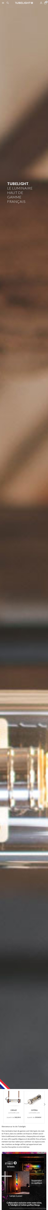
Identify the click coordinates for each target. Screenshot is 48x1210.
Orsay (13, 1111)
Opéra (34, 1111)
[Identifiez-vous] (41, 3)
